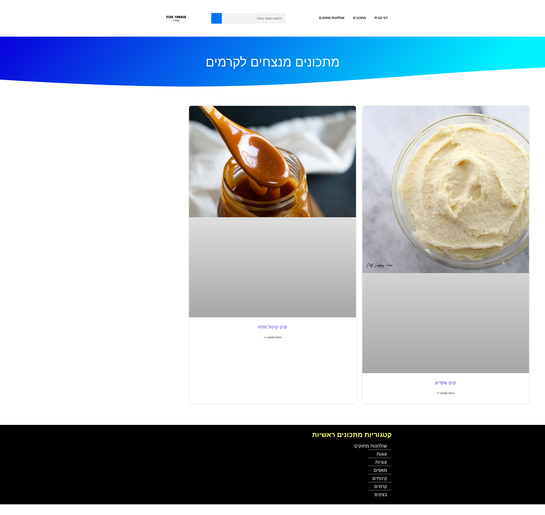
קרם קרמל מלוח (272, 327)
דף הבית (380, 18)
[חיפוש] (216, 18)
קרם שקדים (445, 382)
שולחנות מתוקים (331, 18)
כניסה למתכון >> (446, 393)
